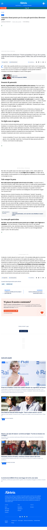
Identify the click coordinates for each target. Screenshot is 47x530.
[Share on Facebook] (36, 62)
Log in (27, 326)
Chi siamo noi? (14, 520)
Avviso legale (20, 520)
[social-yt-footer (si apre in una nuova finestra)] (20, 516)
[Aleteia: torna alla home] (23, 3)
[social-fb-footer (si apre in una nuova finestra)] (22, 516)
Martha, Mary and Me (16, 21)
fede (3, 442)
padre (3, 284)
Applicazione (20, 508)
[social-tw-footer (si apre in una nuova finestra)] (24, 516)
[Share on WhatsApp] (45, 62)
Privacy (12, 522)
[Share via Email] (43, 62)
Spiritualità (7, 510)
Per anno (32, 507)
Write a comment (23, 331)
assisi (3, 362)
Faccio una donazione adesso (10, 310)
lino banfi (4, 398)
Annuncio (19, 510)
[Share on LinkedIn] (38, 62)
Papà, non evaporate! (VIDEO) (19, 77)
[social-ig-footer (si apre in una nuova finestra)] (27, 516)
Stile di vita (7, 508)
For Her (2, 12)
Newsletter (20, 507)
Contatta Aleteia (37, 520)
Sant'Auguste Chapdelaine (27, 5)
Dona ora (2, 8)
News (6, 507)
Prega (26, 8)
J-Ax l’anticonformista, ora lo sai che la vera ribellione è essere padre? (27, 214)
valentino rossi (9, 284)
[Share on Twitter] (40, 62)
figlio (3, 419)
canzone (4, 463)
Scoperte (6, 512)
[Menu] (7, 3)
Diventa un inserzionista (28, 520)
